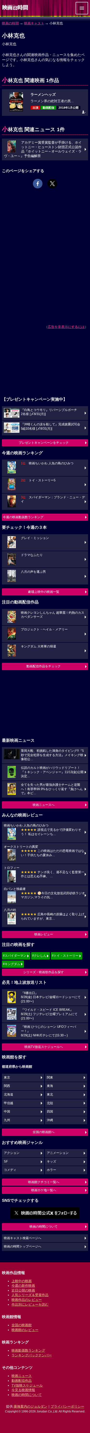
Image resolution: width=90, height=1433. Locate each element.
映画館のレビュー (25, 1330)
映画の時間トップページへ (22, 1246)
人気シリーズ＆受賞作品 (30, 1295)
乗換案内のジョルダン (30, 1406)
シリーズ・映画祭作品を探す (43, 972)
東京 (7, 1077)
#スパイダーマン (14, 955)
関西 (7, 1086)
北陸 (50, 1103)
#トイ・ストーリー (65, 955)
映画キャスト (34, 23)
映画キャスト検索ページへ (22, 1238)
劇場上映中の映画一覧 (43, 592)
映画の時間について (44, 1226)
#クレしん (39, 955)
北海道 (8, 1094)
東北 (50, 1094)
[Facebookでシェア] (37, 183)
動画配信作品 (22, 1380)
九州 (7, 1120)
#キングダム (11, 964)
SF (6, 1161)
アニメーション (58, 1153)
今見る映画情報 (23, 1390)
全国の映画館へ (43, 1132)
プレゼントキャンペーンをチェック (44, 442)
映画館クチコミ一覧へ (43, 1182)
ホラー (51, 1170)
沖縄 (50, 1120)
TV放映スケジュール (27, 1385)
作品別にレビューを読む (30, 1304)
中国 (7, 1111)
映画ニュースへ (43, 805)
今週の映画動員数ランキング (23, 517)
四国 (50, 1111)
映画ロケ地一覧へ (43, 1190)
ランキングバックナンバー (32, 1355)
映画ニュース (22, 1376)
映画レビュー (43, 934)
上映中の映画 (22, 1281)
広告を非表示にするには (66, 327)
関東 (50, 1077)
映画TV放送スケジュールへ (43, 1047)
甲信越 (8, 1103)
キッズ (51, 1161)
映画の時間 (10, 23)
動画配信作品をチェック (43, 666)
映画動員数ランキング (28, 1350)
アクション (11, 1153)
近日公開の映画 (23, 1290)
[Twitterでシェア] (52, 183)
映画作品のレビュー (27, 1300)
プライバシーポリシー (67, 1406)
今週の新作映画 (23, 1285)
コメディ (10, 1170)
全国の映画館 (22, 1325)
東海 (50, 1086)
